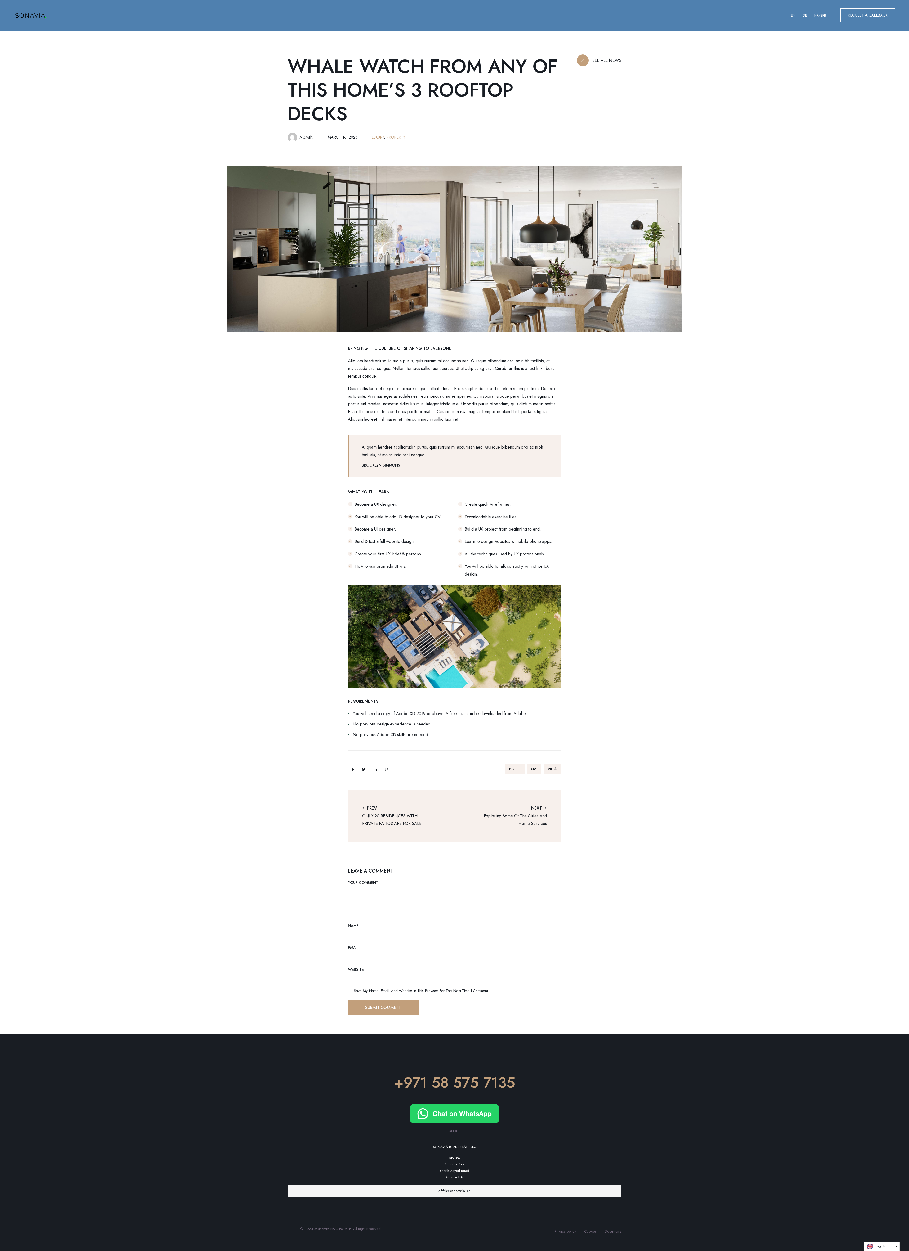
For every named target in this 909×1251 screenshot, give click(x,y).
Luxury (378, 137)
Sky (534, 768)
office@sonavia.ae (454, 1191)
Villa (552, 768)
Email (353, 947)
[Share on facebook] (352, 769)
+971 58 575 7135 (454, 1082)
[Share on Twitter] (364, 769)
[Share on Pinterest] (386, 769)
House (514, 768)
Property (395, 137)
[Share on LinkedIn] (375, 769)
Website (356, 969)
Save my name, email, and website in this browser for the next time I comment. (421, 991)
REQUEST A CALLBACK (867, 15)
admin (306, 137)
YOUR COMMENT (363, 882)
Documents (613, 1231)
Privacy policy (565, 1231)
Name (353, 925)
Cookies (590, 1231)
